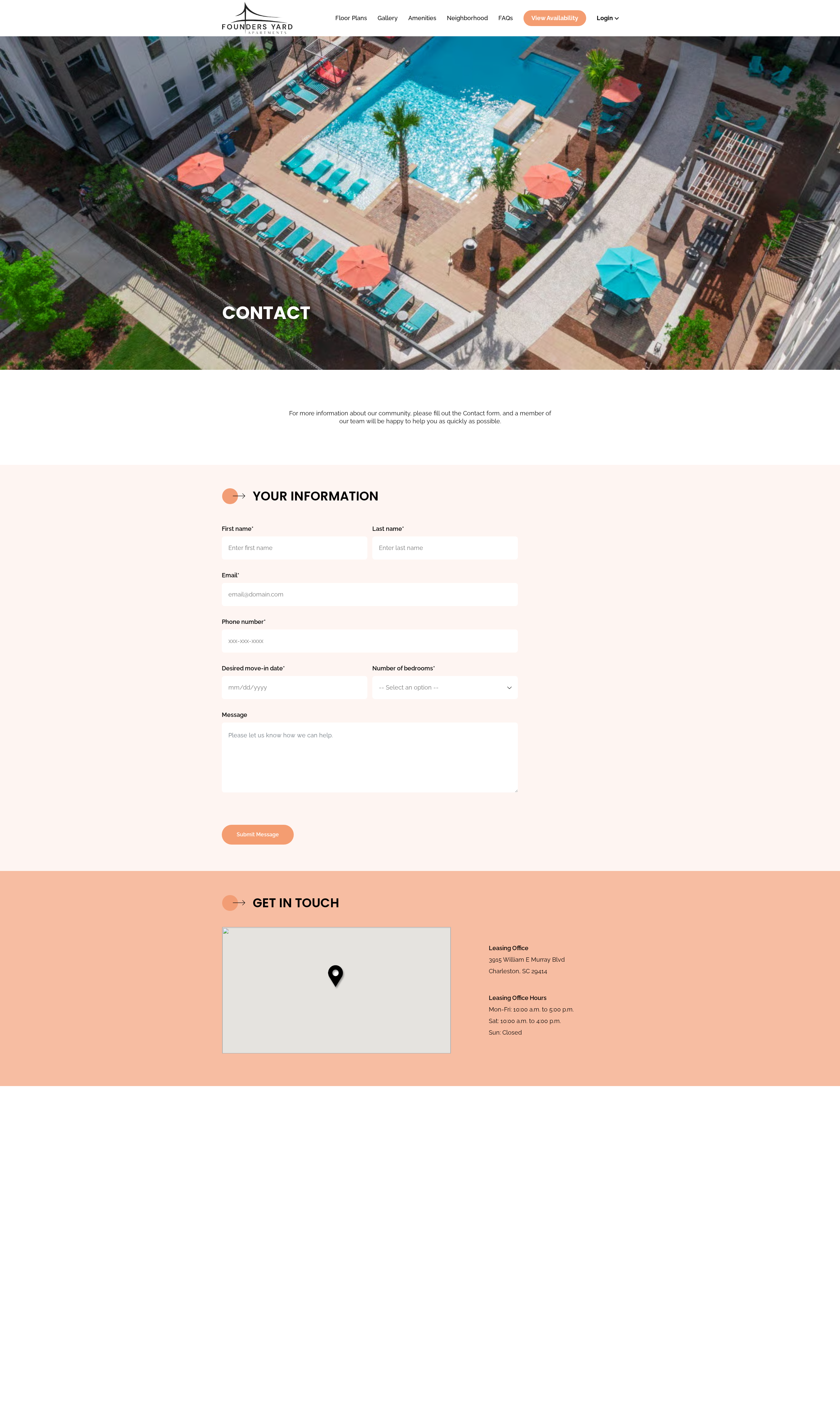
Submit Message (258, 834)
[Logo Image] (272, 18)
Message (234, 714)
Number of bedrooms (402, 668)
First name (237, 528)
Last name (387, 528)
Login (605, 18)
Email (229, 575)
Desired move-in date (252, 668)
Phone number (243, 621)
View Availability (554, 18)
